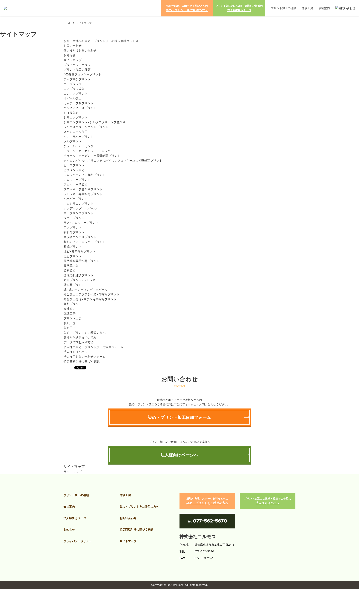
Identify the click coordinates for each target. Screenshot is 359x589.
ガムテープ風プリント (78, 103)
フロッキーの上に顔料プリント (84, 175)
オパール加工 (73, 98)
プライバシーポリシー (78, 65)
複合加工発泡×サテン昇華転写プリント (90, 299)
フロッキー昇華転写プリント (83, 194)
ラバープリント (74, 218)
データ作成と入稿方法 (78, 342)
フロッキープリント (77, 179)
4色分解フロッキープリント (82, 74)
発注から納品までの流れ (80, 337)
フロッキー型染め (76, 184)
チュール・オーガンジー (80, 146)
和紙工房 (70, 323)
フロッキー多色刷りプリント (83, 189)
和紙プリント (73, 246)
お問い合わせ (73, 45)
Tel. (207, 521)
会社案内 (324, 8)
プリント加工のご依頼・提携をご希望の (239, 8)
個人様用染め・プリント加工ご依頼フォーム (93, 347)
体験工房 (307, 8)
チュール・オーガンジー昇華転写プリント (92, 156)
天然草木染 (71, 266)
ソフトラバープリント (78, 136)
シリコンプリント (76, 117)
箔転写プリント (74, 285)
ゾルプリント (73, 141)
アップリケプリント (77, 79)
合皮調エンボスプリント (80, 237)
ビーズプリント (74, 165)
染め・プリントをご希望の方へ (84, 332)
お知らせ (70, 55)
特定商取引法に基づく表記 (81, 361)
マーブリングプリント (78, 213)
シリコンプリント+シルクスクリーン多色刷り (94, 122)
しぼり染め (71, 113)
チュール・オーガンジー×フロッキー (88, 151)
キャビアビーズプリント (80, 108)
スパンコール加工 (76, 132)
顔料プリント (73, 304)
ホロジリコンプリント (78, 203)
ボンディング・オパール (80, 208)
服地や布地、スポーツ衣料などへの (187, 8)
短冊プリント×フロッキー (81, 280)
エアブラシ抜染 (74, 89)
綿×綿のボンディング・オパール (86, 290)
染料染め (70, 270)
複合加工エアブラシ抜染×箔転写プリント (91, 294)
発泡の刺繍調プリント (78, 275)
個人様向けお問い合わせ (80, 50)
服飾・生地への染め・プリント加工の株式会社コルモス (101, 41)
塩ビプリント (73, 256)
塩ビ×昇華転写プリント (80, 251)
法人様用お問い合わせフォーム (84, 356)
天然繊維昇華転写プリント (81, 261)
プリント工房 (73, 318)
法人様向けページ (76, 352)
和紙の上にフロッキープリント (84, 242)
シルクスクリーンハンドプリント (86, 127)
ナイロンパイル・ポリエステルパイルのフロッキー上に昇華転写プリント (113, 160)
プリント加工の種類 (283, 8)
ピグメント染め (74, 170)
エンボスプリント (76, 93)
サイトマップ (73, 60)
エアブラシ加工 (74, 84)
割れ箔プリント (74, 232)
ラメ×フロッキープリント (81, 222)
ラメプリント (73, 227)
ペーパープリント (76, 199)
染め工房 (70, 328)
